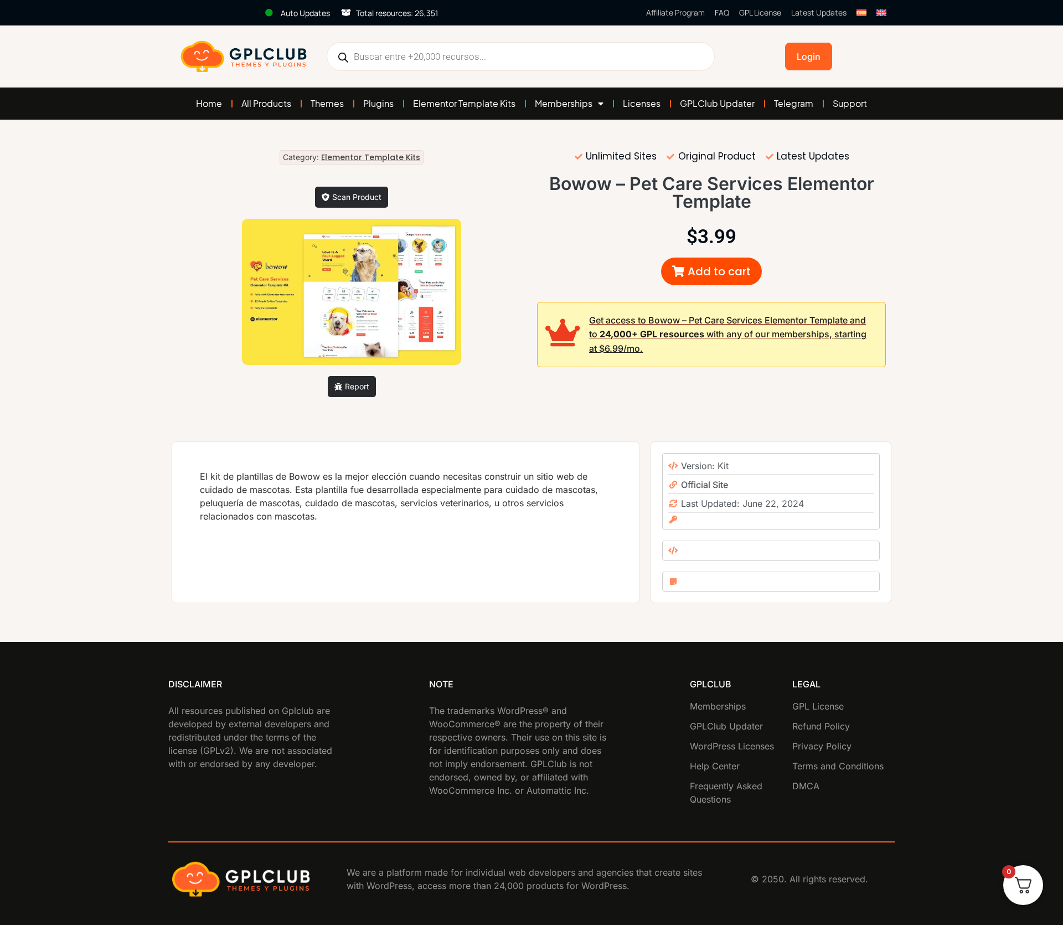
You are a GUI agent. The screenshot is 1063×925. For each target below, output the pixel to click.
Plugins (378, 103)
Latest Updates (819, 12)
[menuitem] (861, 12)
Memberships (563, 103)
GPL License (760, 12)
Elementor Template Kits (464, 103)
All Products (266, 103)
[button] (711, 271)
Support (850, 103)
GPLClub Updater (717, 103)
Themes (327, 103)
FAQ (722, 12)
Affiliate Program (675, 12)
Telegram (793, 103)
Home (209, 103)
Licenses (641, 103)
